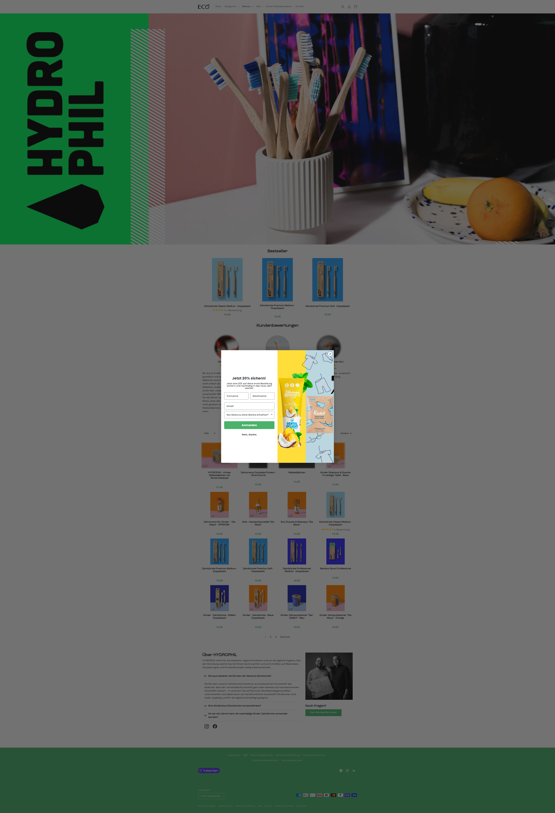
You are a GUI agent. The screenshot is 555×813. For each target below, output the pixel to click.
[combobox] (248, 414)
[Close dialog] (330, 353)
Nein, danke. (249, 434)
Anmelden (249, 425)
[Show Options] (271, 414)
